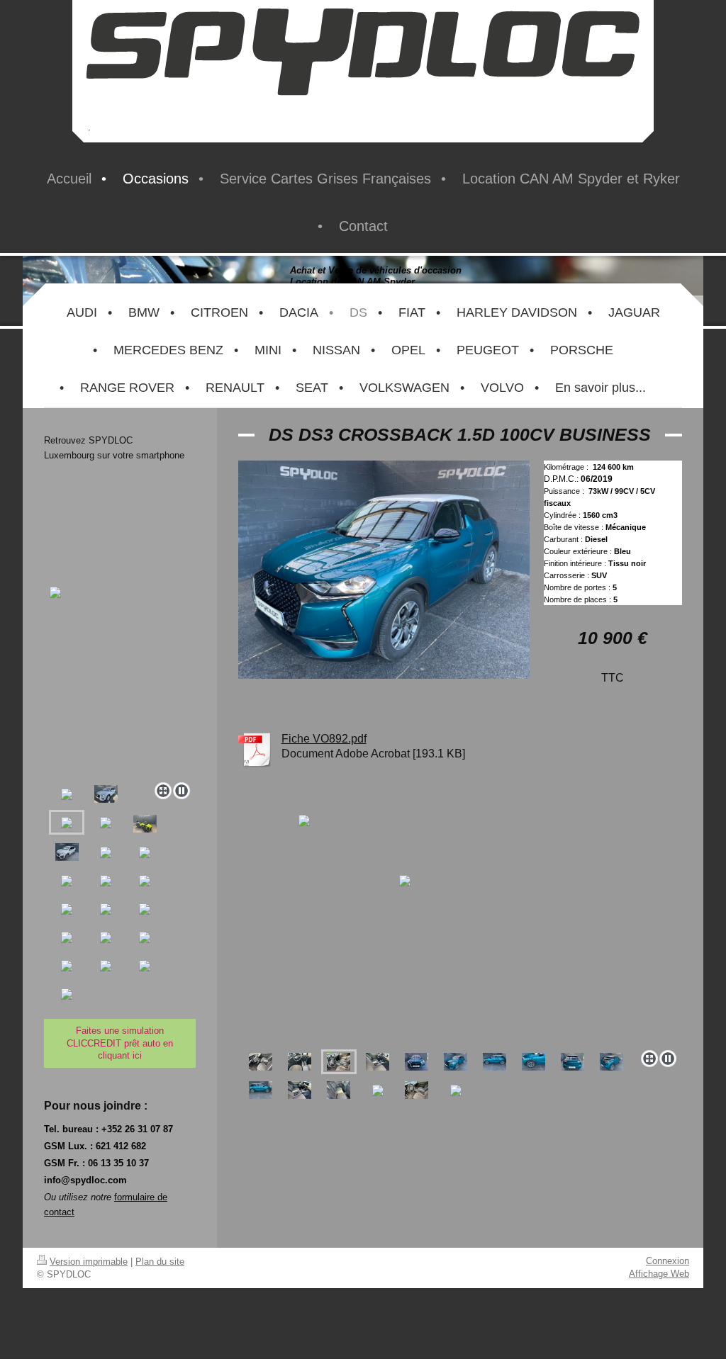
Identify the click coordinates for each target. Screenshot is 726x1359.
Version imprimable (89, 1261)
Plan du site (159, 1261)
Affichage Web (659, 1273)
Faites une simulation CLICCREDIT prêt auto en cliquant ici (120, 1043)
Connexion (667, 1261)
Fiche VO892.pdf (324, 739)
